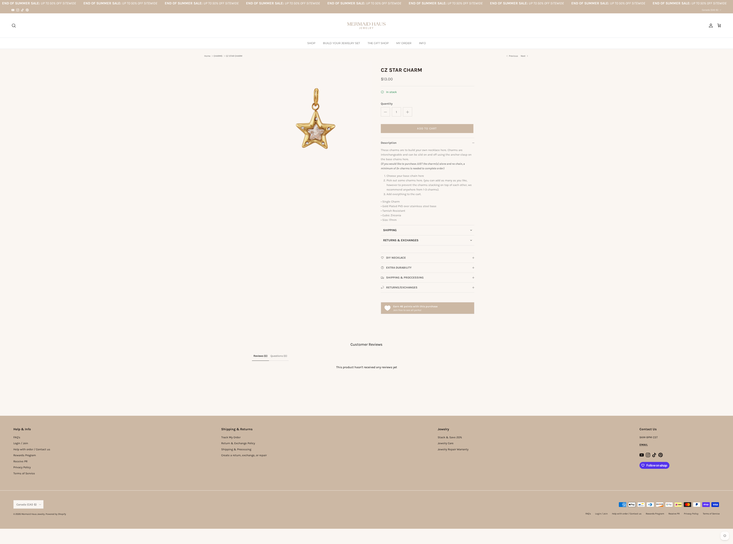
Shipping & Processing (236, 449)
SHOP (311, 43)
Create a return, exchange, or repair (244, 455)
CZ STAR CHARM (234, 56)
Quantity (387, 103)
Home (207, 56)
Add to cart (427, 128)
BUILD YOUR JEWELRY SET (341, 43)
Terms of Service (24, 473)
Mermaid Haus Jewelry (33, 514)
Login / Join (20, 443)
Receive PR (20, 461)
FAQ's (16, 437)
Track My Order (231, 437)
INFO (422, 43)
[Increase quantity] (407, 111)
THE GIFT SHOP (378, 43)
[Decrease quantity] (385, 111)
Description (388, 142)
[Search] (13, 25)
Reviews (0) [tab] (260, 356)
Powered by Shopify (56, 514)
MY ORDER (403, 43)
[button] (427, 230)
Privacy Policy (22, 467)
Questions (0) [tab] (278, 356)
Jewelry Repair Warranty (453, 449)
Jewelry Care (446, 443)
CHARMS (218, 56)
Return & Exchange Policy (238, 443)
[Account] (710, 25)
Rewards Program (24, 455)
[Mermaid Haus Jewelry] (366, 25)
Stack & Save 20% (450, 437)
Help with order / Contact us (31, 449)
